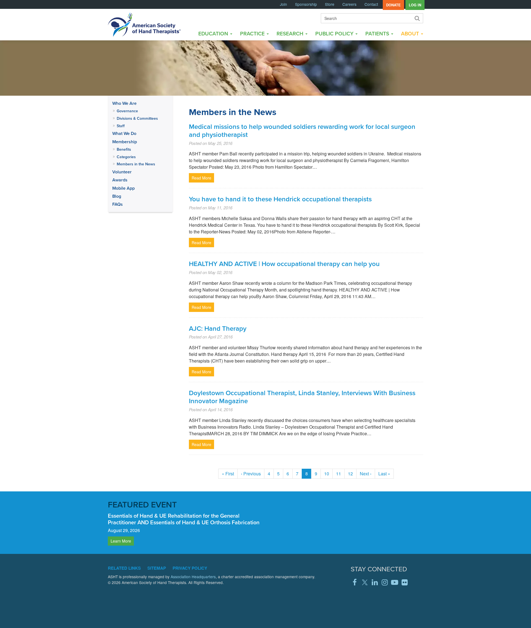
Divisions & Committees (137, 118)
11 (340, 473)
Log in (415, 4)
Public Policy (335, 33)
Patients (378, 33)
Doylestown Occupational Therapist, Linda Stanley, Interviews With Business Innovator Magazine (302, 397)
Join (283, 4)
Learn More (121, 541)
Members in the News (136, 164)
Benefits (124, 149)
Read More (201, 178)
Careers (349, 4)
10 (328, 473)
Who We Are (124, 103)
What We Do (124, 133)
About (410, 33)
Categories (126, 157)
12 (352, 473)
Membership (124, 142)
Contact (371, 4)
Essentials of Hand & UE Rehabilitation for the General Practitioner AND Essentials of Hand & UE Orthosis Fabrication (183, 519)
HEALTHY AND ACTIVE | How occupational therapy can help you (284, 264)
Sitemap (156, 568)
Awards (119, 180)
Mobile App (123, 188)
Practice (253, 33)
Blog (116, 196)
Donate (393, 4)
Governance (127, 111)
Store (329, 4)
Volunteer (122, 172)
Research (291, 33)
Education (214, 33)
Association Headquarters (193, 576)
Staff (121, 126)
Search (417, 18)
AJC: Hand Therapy (217, 328)
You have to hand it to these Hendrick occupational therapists (280, 199)
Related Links (124, 568)
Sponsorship (306, 4)
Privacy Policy (190, 568)
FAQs (117, 204)
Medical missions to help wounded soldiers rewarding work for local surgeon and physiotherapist (302, 130)
